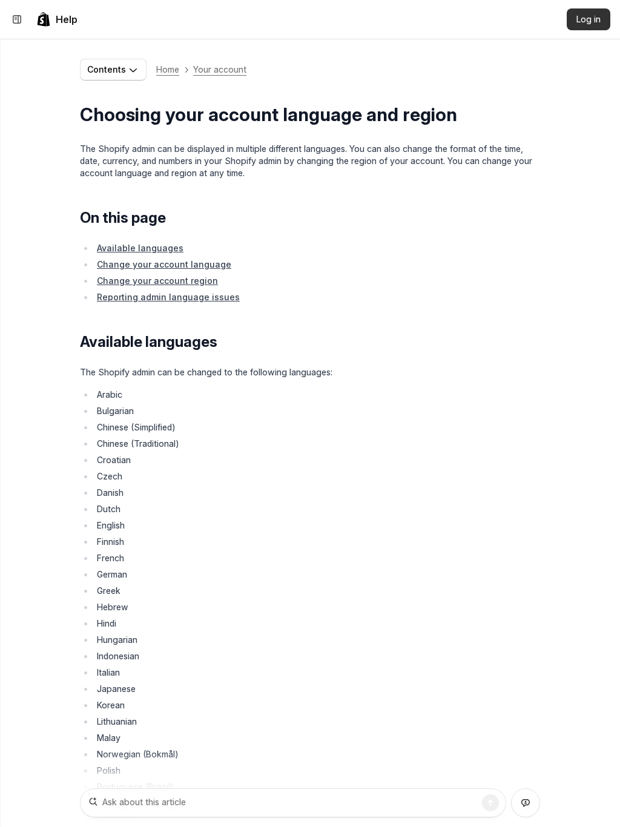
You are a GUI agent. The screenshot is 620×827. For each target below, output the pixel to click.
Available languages (140, 248)
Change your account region (157, 280)
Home (167, 69)
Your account (219, 69)
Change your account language (164, 264)
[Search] (490, 802)
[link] (57, 19)
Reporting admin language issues (168, 297)
